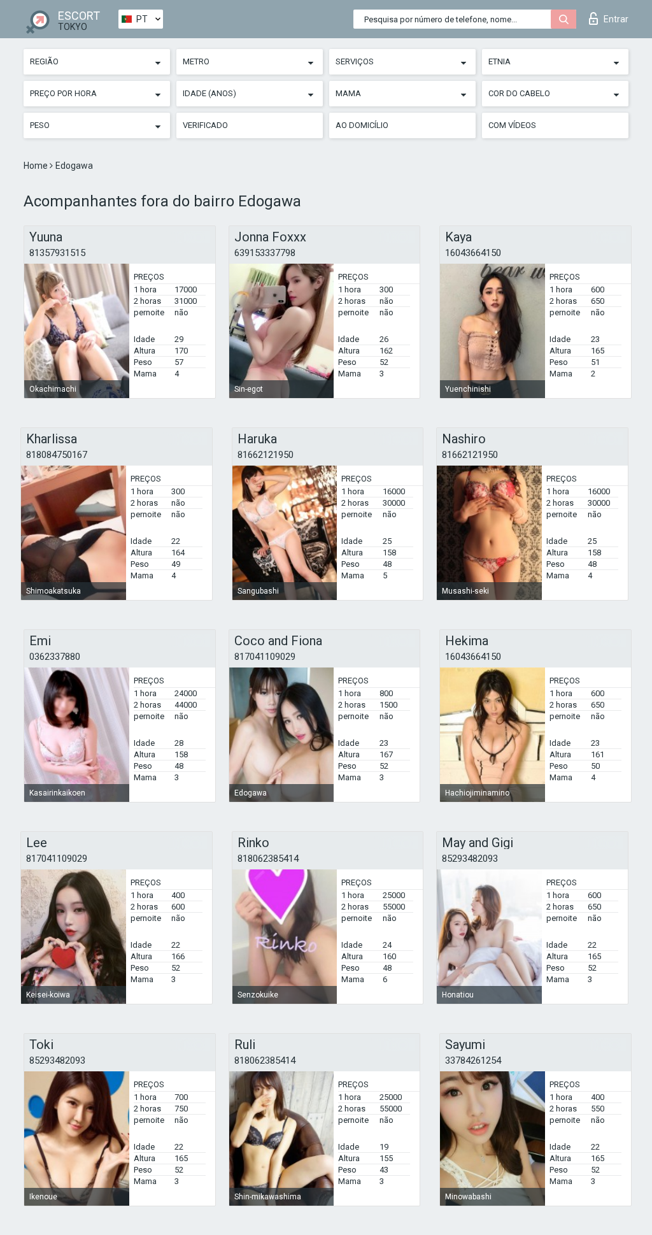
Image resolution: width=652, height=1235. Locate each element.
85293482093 (470, 858)
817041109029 (264, 656)
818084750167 (56, 454)
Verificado (205, 125)
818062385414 (268, 858)
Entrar (616, 19)
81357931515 (57, 253)
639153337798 (264, 253)
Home (37, 166)
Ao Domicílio (362, 125)
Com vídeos (512, 125)
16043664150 (473, 253)
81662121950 (265, 454)
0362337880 (54, 656)
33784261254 (473, 1060)
